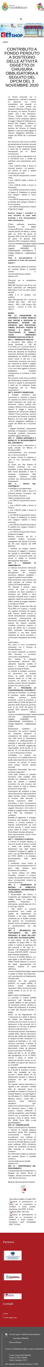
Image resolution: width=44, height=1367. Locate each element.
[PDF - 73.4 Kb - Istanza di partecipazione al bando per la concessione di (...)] (10, 1214)
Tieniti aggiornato (10, 1317)
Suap (6, 1313)
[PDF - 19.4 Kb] (23, 1190)
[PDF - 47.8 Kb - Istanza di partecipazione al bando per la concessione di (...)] (10, 1202)
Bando (14, 1212)
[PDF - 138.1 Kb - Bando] (10, 1212)
